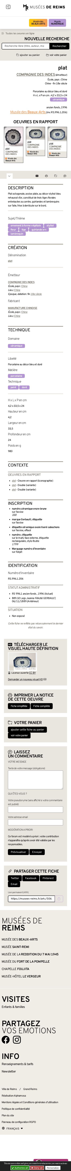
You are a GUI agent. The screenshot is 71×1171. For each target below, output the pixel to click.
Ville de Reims (9, 1089)
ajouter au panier (30, 55)
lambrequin (17, 234)
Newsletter (9, 1072)
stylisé (50, 225)
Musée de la (30, 955)
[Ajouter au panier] (21, 129)
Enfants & (13, 1007)
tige (24, 229)
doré (24, 387)
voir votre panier (58, 55)
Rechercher (59, 46)
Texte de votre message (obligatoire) (26, 768)
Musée (57, 23)
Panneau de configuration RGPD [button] (19, 1122)
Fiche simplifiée (19, 706)
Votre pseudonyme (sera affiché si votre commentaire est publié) (35, 802)
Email (14, 884)
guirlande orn (39, 229)
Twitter (15, 878)
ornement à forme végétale (26, 225)
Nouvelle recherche (46, 39)
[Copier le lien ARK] (59, 899)
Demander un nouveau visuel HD (25, 679)
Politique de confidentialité (16, 1109)
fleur (13, 229)
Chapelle (15, 969)
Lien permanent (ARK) (18, 892)
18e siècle (36, 294)
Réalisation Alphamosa (14, 1096)
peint (13, 387)
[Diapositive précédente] (6, 144)
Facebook (30, 878)
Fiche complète (41, 706)
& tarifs (17, 1064)
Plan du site (8, 1115)
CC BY (32, 673)
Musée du (26, 962)
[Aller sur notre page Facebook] (6, 1040)
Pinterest (48, 878)
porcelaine (16, 376)
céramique (58, 99)
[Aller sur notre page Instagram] (17, 1040)
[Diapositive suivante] (64, 144)
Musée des (38, 23)
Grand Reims (30, 1089)
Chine (24, 286)
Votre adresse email (18, 817)
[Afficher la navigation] (8, 7)
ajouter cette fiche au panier (27, 729)
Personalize (53, 1168)
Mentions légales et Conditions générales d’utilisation (30, 1102)
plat (7, 149)
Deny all (37, 1167)
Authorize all (21, 1167)
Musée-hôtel (21, 977)
